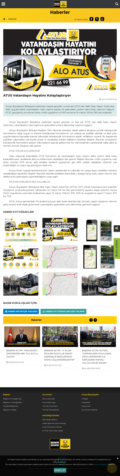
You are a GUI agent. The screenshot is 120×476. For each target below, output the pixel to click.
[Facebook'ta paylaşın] (91, 19)
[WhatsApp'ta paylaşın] (102, 19)
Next (95, 320)
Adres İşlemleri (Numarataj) (54, 423)
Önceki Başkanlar (10, 406)
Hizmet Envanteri (50, 406)
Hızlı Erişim (116, 247)
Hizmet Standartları (50, 410)
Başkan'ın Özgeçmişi (12, 399)
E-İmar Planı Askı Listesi (52, 431)
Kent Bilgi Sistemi (49, 419)
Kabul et (60, 470)
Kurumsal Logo (48, 402)
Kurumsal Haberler (90, 410)
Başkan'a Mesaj (9, 410)
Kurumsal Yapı (48, 399)
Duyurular (86, 406)
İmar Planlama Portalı (52, 427)
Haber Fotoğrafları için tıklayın (64, 311)
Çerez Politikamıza (101, 464)
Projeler (85, 399)
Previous (91, 320)
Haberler (12, 19)
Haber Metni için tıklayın (22, 311)
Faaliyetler (86, 402)
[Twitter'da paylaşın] (97, 19)
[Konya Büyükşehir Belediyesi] (60, 4)
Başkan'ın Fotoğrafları (12, 402)
